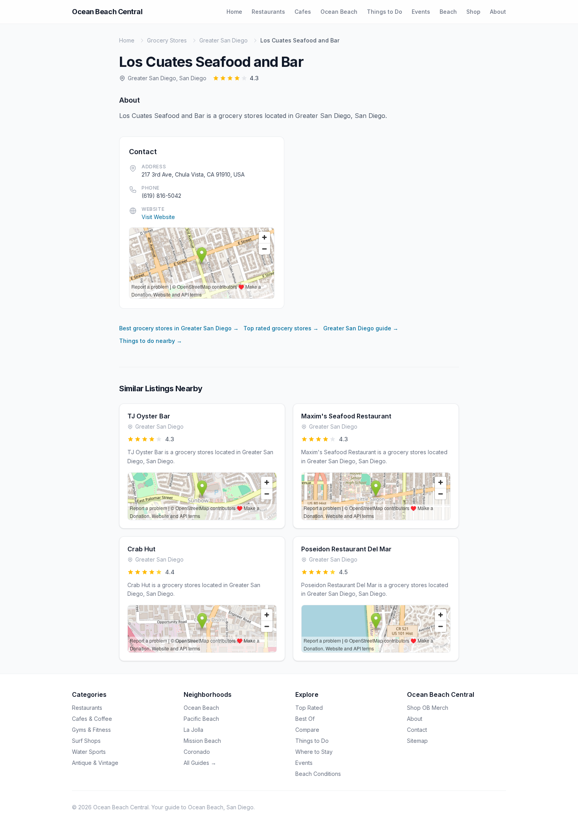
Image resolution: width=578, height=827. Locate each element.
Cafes (303, 11)
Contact (417, 729)
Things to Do (384, 11)
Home (234, 11)
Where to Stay (314, 751)
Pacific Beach (201, 718)
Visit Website (158, 217)
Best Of (305, 718)
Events (421, 11)
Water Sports (89, 751)
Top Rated (309, 707)
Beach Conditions (318, 773)
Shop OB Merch (427, 707)
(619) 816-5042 (161, 195)
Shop (473, 11)
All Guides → (200, 762)
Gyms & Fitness (91, 729)
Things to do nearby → (150, 340)
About (498, 11)
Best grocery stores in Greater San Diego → (179, 328)
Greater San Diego (223, 40)
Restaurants (268, 11)
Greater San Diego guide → (360, 328)
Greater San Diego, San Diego (167, 78)
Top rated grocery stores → (280, 328)
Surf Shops (86, 740)
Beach (448, 11)
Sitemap (417, 740)
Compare (307, 729)
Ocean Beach (338, 11)
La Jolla (193, 729)
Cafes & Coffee (92, 718)
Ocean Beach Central (107, 11)
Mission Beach (202, 740)
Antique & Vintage (95, 762)
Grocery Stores (167, 40)
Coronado (197, 751)
